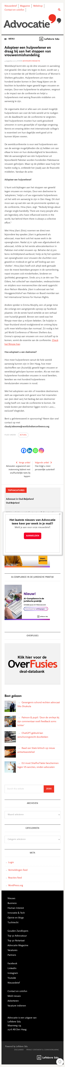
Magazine (25, 6)
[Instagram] (41, 450)
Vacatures (12, 950)
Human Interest (16, 908)
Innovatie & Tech (16, 913)
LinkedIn (12, 968)
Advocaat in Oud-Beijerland (20, 499)
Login (11, 862)
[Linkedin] (29, 450)
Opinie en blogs (16, 918)
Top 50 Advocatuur (17, 936)
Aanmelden (32, 536)
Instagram (13, 973)
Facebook (12, 963)
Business (12, 903)
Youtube (12, 978)
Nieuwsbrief (11, 6)
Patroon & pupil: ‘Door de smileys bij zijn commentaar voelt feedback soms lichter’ (38, 721)
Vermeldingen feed (18, 870)
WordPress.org (15, 885)
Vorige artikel (24, 463)
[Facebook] (23, 450)
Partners (12, 955)
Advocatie (33, 21)
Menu (11, 39)
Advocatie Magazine (18, 945)
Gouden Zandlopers (18, 931)
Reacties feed (15, 878)
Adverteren (13, 1001)
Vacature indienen (17, 1006)
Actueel (23, 435)
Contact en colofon (14, 10)
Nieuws (11, 898)
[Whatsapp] (35, 450)
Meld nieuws (14, 996)
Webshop (38, 6)
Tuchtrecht (13, 922)
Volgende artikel (42, 463)
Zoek (50, 789)
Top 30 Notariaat (16, 941)
